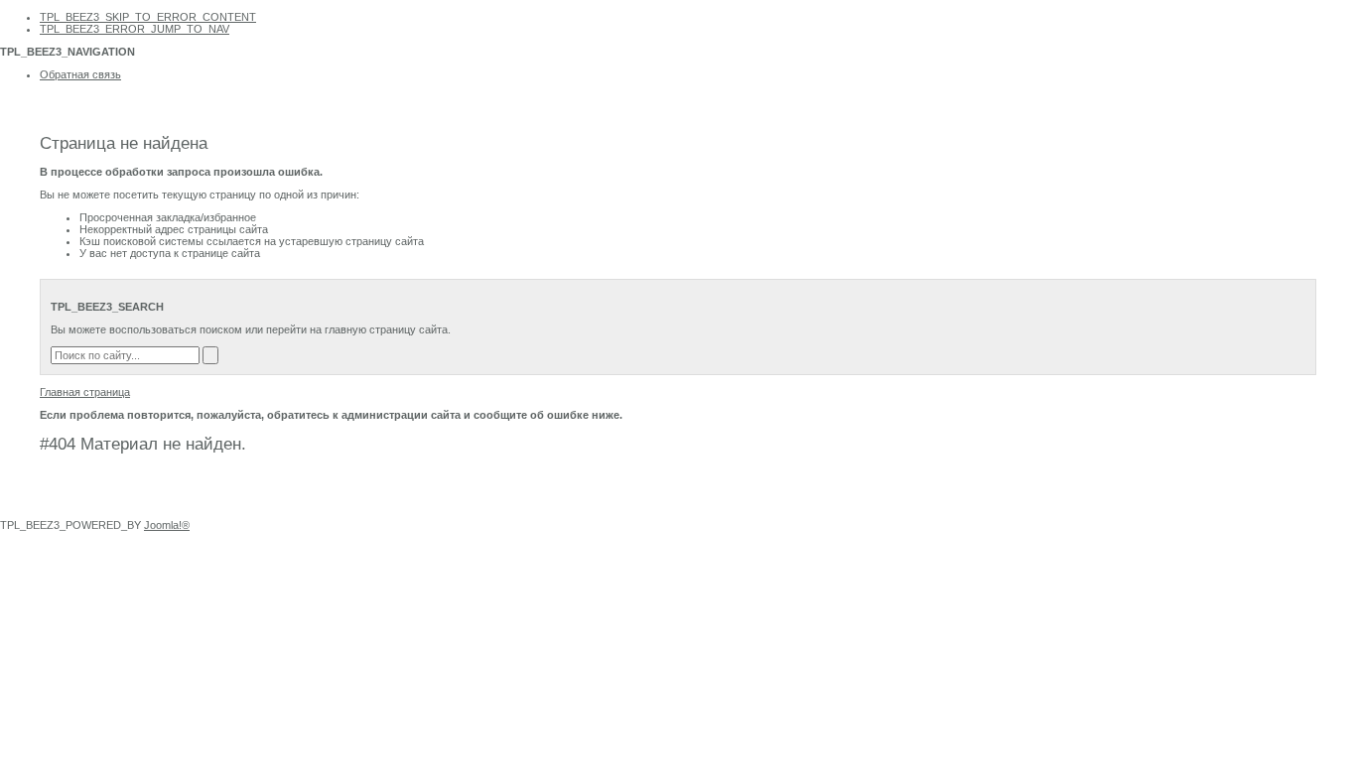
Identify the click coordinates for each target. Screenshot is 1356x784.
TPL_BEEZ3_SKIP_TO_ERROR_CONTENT (148, 17)
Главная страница (85, 392)
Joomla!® (167, 525)
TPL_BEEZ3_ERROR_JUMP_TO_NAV (134, 29)
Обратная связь (80, 74)
